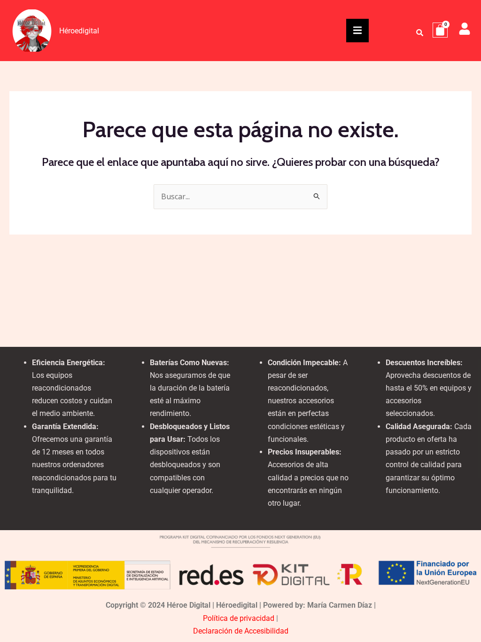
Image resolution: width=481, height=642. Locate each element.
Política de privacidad (238, 618)
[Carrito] (440, 30)
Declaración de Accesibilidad (240, 630)
